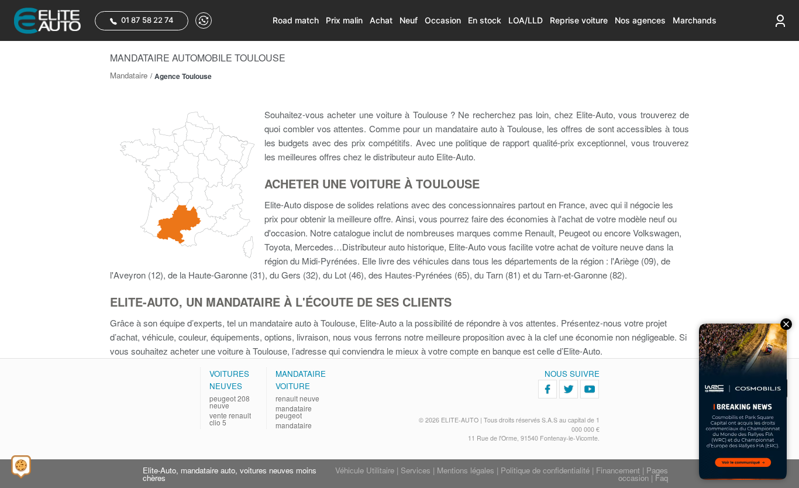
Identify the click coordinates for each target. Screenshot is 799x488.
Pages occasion (643, 474)
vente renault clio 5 (230, 419)
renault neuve (297, 398)
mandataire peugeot (293, 412)
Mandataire (128, 75)
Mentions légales (465, 470)
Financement (618, 470)
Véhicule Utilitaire (364, 470)
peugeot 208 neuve (229, 402)
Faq (661, 477)
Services (416, 470)
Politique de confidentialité (545, 470)
